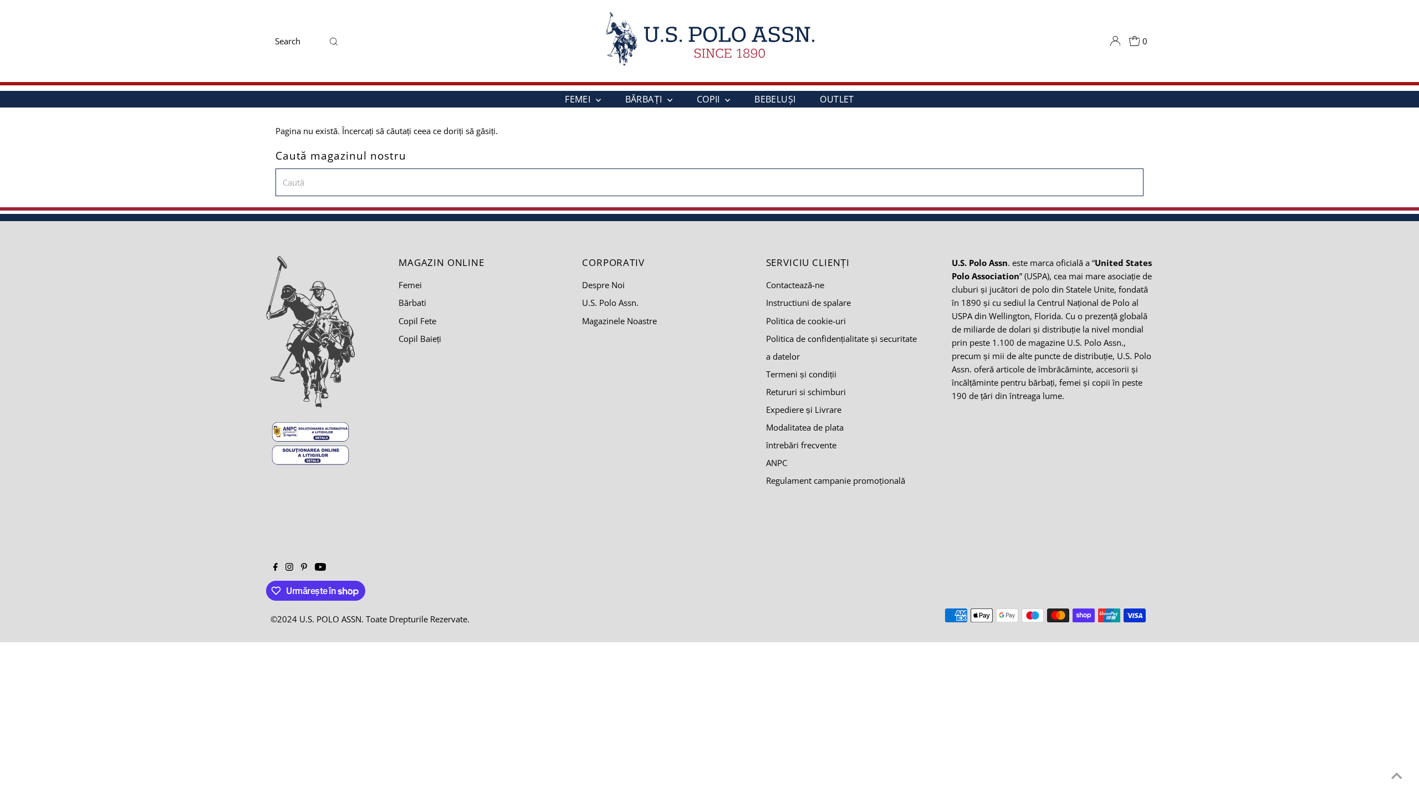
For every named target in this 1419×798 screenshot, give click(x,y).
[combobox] (298, 41)
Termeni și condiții (801, 374)
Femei (410, 284)
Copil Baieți (420, 338)
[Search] (334, 41)
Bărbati (412, 302)
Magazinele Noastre (619, 320)
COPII (709, 99)
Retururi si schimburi (806, 391)
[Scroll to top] (1397, 776)
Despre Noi (603, 284)
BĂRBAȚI (645, 99)
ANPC (776, 462)
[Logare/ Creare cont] (1115, 41)
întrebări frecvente (801, 445)
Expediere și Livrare (803, 409)
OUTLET (837, 99)
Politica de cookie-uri (806, 320)
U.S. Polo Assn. (610, 302)
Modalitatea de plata (805, 427)
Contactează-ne (795, 284)
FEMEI (579, 99)
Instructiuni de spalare (808, 302)
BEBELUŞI (774, 99)
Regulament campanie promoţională (835, 480)
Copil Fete (417, 320)
